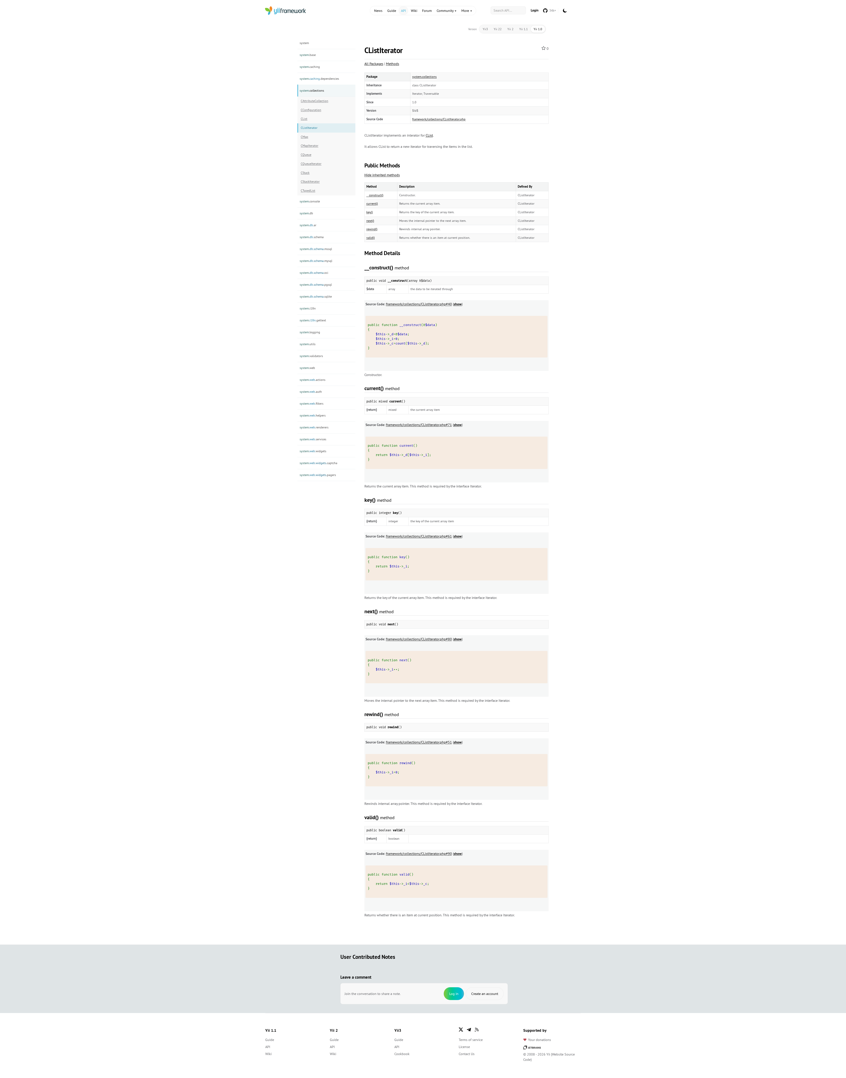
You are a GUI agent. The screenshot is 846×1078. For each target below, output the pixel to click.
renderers (314, 427)
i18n (308, 308)
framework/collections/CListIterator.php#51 (419, 742)
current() (372, 204)
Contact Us (467, 1054)
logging (310, 332)
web (307, 368)
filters (311, 404)
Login (534, 10)
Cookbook (402, 1054)
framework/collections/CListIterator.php (439, 119)
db (306, 213)
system (304, 43)
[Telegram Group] (469, 1029)
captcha (318, 463)
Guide (391, 10)
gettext (313, 320)
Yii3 (485, 29)
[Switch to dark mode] (564, 10)
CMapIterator (309, 146)
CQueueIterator (311, 164)
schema (312, 237)
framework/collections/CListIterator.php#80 (419, 639)
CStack (305, 173)
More (465, 10)
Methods (392, 63)
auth (311, 392)
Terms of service (471, 1039)
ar (308, 225)
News (378, 10)
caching (310, 67)
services (313, 439)
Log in (453, 993)
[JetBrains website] (532, 1047)
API (403, 10)
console (310, 201)
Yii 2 (510, 29)
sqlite (316, 296)
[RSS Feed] (477, 1029)
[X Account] (461, 1029)
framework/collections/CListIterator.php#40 (419, 304)
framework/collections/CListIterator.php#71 (419, 424)
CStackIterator (310, 181)
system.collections (424, 77)
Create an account (484, 993)
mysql (316, 261)
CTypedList (308, 191)
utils (307, 344)
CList (304, 119)
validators (311, 356)
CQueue (306, 155)
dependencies (319, 79)
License (464, 1047)
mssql (316, 249)
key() (369, 212)
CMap (304, 137)
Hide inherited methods (382, 175)
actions (312, 380)
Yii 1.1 (523, 29)
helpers (313, 415)
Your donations (539, 1039)
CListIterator (309, 128)
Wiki (414, 10)
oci (314, 273)
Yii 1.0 (538, 29)
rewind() (371, 229)
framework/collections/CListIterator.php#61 (419, 536)
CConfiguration (311, 110)
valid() (370, 238)
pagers (318, 475)
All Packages (373, 63)
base (308, 55)
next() (370, 221)
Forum (427, 10)
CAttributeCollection (314, 101)
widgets (313, 451)
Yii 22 (498, 29)
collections (312, 91)
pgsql (316, 285)
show (458, 304)
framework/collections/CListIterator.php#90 (419, 853)
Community (445, 10)
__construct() (374, 195)
